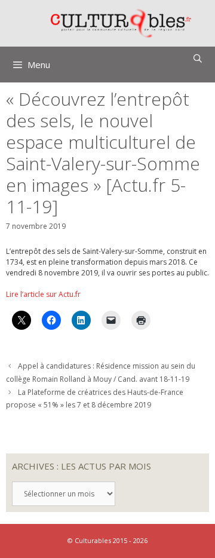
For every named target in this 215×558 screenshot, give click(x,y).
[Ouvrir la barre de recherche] (197, 58)
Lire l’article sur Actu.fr (43, 294)
